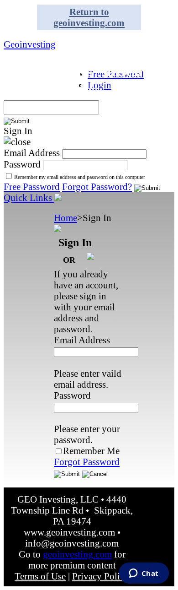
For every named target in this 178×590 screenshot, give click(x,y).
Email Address (32, 152)
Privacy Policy (100, 576)
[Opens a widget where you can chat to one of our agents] (143, 574)
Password (22, 164)
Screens (132, 54)
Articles (28, 90)
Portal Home (41, 36)
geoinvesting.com (77, 554)
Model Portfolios (52, 54)
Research (131, 72)
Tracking (139, 90)
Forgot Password (87, 461)
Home (65, 217)
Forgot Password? (97, 186)
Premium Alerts (49, 72)
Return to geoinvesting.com (89, 17)
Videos (82, 90)
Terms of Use (40, 576)
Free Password (32, 186)
